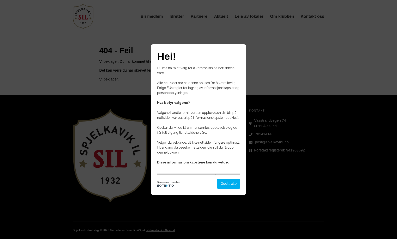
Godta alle (229, 184)
